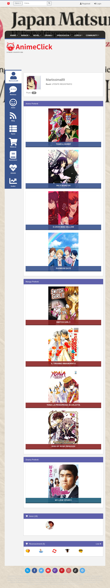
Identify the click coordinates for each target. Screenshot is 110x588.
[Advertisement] (55, 62)
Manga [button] (24, 35)
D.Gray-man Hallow (63, 227)
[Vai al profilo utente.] (33, 82)
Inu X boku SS (63, 185)
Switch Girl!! (63, 322)
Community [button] (92, 35)
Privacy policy (79, 584)
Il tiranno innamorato (63, 363)
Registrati (86, 4)
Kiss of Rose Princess (63, 446)
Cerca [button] (77, 35)
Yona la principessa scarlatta (63, 405)
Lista (98, 544)
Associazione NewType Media (70, 576)
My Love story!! (63, 500)
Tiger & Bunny (63, 144)
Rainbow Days (63, 268)
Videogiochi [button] (63, 35)
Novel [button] (36, 35)
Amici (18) (33, 516)
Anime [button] (13, 35)
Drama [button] (48, 35)
